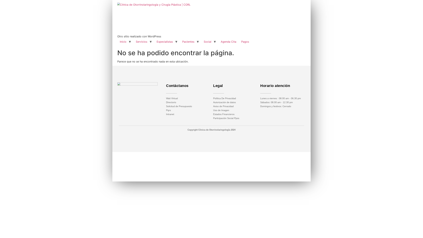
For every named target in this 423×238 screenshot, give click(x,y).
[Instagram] (137, 102)
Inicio (123, 41)
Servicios (141, 41)
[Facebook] (133, 102)
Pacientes (188, 41)
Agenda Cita (228, 41)
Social (207, 41)
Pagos (245, 41)
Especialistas (165, 41)
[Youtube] (142, 102)
